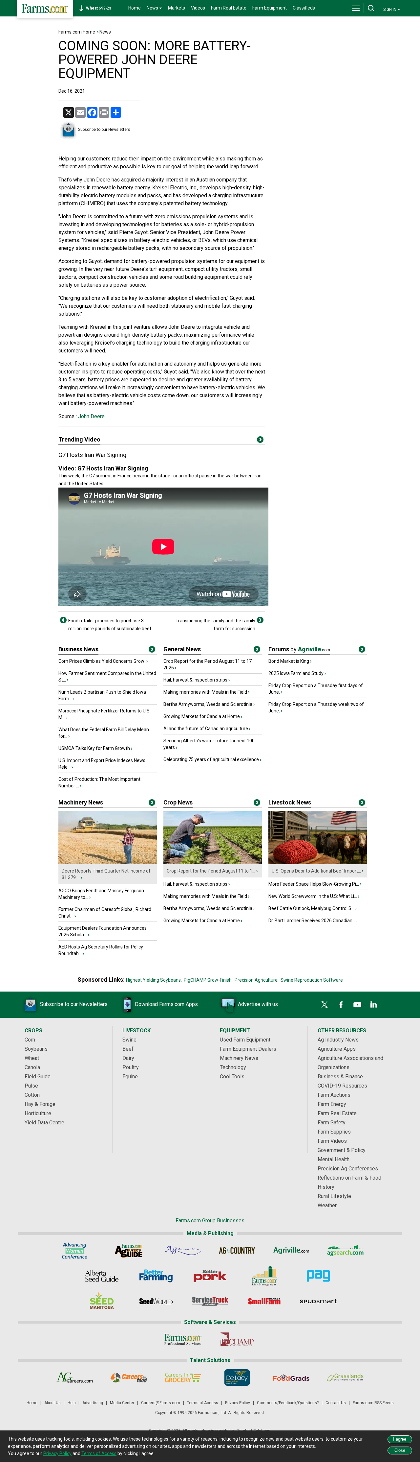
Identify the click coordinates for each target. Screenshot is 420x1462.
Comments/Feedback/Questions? (288, 1403)
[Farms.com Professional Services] (182, 1339)
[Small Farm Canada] (264, 1301)
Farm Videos (332, 1141)
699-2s (98, 8)
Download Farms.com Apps (166, 1004)
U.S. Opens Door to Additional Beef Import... (316, 871)
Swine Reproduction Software (312, 980)
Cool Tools (232, 1076)
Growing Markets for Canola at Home (201, 716)
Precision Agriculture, (257, 980)
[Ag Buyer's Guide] (128, 1250)
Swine (129, 1040)
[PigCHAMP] (237, 1339)
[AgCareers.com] (74, 1377)
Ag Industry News (338, 1040)
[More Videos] (260, 441)
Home (134, 8)
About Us (52, 1403)
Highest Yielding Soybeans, (154, 980)
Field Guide (38, 1076)
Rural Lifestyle (334, 1196)
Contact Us (336, 1403)
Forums (299, 649)
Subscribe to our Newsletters (104, 129)
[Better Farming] (156, 1276)
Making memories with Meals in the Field (205, 692)
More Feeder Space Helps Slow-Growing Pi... (313, 884)
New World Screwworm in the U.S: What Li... (312, 896)
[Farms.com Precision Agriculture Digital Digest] (318, 1276)
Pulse (31, 1086)
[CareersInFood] (128, 1377)
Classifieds (304, 8)
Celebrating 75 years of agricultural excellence (211, 759)
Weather (327, 1205)
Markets (176, 8)
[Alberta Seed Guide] (101, 1276)
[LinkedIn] (373, 1005)
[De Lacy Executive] (237, 1377)
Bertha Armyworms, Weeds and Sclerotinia (207, 704)
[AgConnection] (182, 1250)
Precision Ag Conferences (348, 1168)
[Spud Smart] (318, 1301)
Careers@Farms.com (160, 1403)
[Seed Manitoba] (101, 1301)
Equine (130, 1076)
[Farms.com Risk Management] (264, 1276)
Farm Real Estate (228, 8)
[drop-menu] (356, 8)
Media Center (122, 1403)
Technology (233, 1067)
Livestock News (289, 802)
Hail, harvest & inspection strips (195, 680)
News (105, 32)
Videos (198, 8)
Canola (32, 1067)
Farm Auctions (334, 1095)
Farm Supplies (334, 1132)
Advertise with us (258, 1004)
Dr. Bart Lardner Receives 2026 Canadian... (311, 920)
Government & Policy (342, 1150)
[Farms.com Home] (45, 9)
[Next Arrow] (260, 620)
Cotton (32, 1095)
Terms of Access (202, 1403)
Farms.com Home (76, 32)
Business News (78, 649)
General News (182, 649)
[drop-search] (371, 8)
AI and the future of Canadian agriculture (205, 728)
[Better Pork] (210, 1276)
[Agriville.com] (291, 1250)
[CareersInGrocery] (182, 1377)
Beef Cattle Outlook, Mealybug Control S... (311, 908)
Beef (128, 1049)
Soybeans (36, 1049)
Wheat (32, 1058)
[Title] (152, 651)
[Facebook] (340, 1005)
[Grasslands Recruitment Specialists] (345, 1377)
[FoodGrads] (291, 1377)
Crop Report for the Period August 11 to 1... (211, 871)
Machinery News (80, 802)
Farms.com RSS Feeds (373, 1403)
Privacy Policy (237, 1403)
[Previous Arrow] (63, 620)
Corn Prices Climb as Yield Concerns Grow (101, 661)
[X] (324, 1005)
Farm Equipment (269, 8)
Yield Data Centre (44, 1122)
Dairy (128, 1058)
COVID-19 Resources (342, 1086)
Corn (30, 1040)
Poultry (130, 1067)
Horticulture (38, 1113)
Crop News (178, 802)
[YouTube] (357, 1005)
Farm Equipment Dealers (248, 1049)
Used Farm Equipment (245, 1040)
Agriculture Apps (337, 1049)
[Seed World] (156, 1301)
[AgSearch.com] (345, 1250)
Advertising (92, 1403)
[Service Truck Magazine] (210, 1301)
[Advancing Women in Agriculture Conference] (74, 1250)
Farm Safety (332, 1122)
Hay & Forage (40, 1104)
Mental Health (333, 1159)
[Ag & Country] (237, 1250)
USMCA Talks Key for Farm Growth (94, 748)
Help (71, 1403)
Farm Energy (332, 1104)
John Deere (91, 416)
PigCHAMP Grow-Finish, (208, 980)
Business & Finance (340, 1076)
